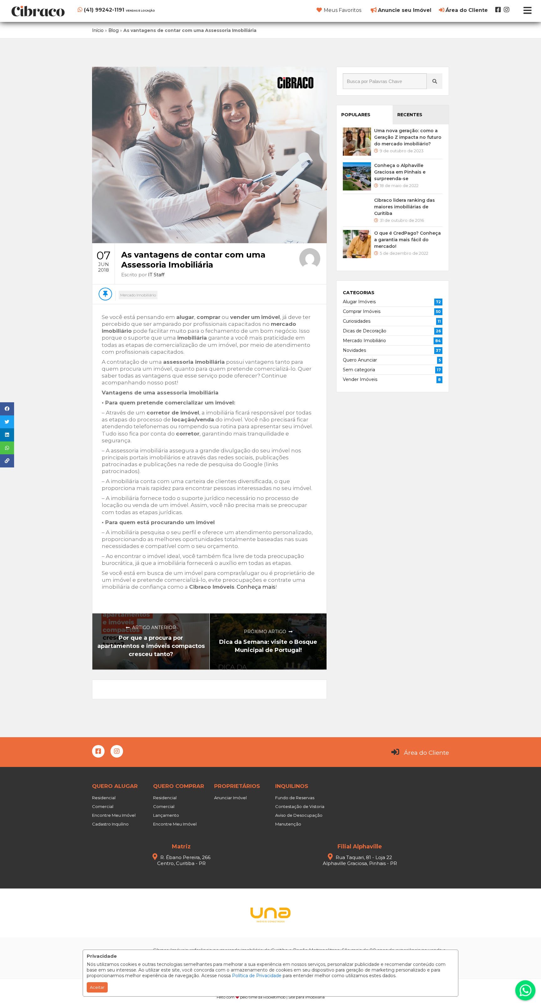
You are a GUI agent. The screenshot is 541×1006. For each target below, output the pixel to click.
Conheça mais (256, 587)
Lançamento (166, 815)
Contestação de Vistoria (299, 806)
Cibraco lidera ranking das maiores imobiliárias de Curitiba (404, 206)
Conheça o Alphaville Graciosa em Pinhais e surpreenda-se (399, 172)
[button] (116, 10)
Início (98, 30)
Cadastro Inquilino (110, 823)
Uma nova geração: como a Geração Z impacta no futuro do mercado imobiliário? (407, 137)
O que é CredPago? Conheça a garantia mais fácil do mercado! (407, 239)
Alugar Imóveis (359, 302)
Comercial (102, 806)
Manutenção (288, 823)
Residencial (104, 797)
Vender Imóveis (360, 379)
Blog (113, 30)
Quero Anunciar (360, 360)
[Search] (434, 81)
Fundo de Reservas (294, 797)
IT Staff (156, 275)
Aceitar (97, 987)
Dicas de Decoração (364, 331)
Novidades (354, 350)
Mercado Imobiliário (138, 295)
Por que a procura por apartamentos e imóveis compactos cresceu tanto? (151, 646)
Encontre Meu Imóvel (114, 815)
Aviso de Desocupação (298, 815)
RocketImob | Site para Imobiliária (294, 997)
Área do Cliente (426, 752)
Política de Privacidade (256, 975)
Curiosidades (356, 321)
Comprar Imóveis (361, 311)
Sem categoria (359, 370)
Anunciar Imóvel (230, 797)
